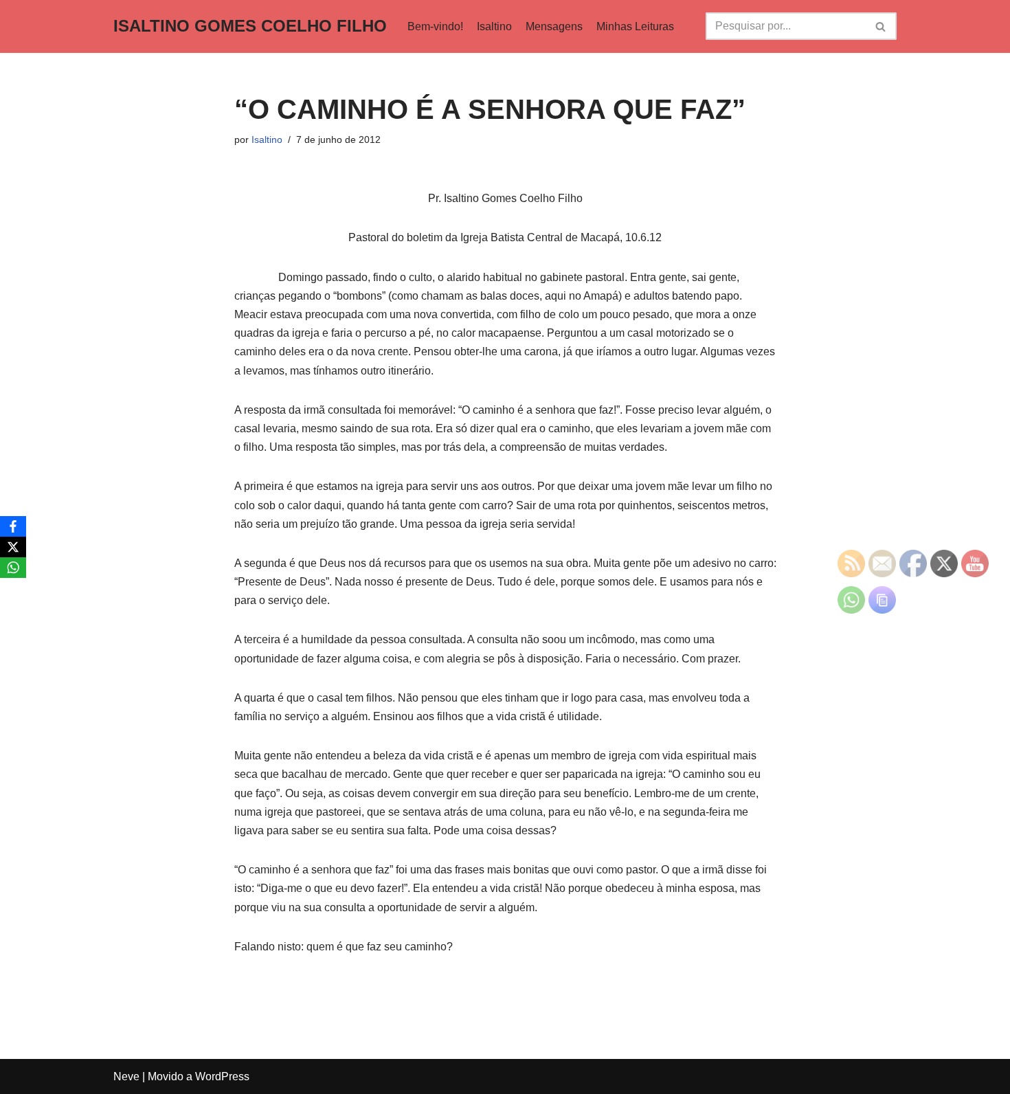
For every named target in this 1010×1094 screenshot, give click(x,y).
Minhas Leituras (635, 26)
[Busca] (881, 26)
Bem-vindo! (435, 26)
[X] (13, 547)
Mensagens (554, 26)
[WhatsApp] (13, 567)
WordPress (222, 1076)
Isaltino (494, 26)
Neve (126, 1076)
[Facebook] (13, 526)
